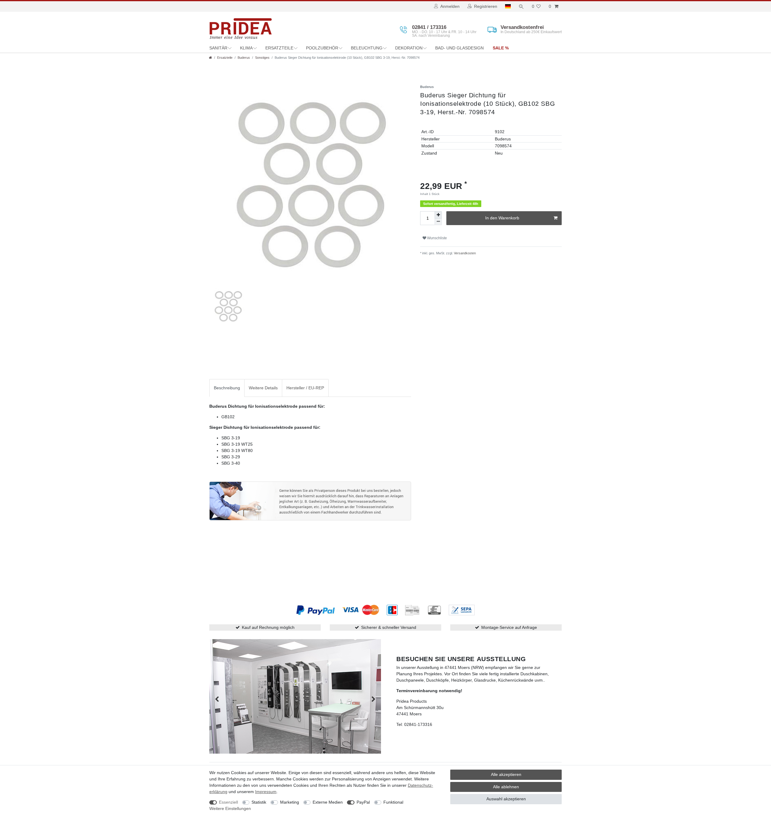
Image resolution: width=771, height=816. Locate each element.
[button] (216, 699)
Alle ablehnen (506, 786)
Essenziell (228, 802)
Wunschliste (436, 238)
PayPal (363, 802)
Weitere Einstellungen (230, 808)
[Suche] (521, 6)
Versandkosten (464, 253)
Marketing (289, 802)
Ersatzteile (279, 48)
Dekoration (409, 48)
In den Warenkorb (502, 217)
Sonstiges (262, 57)
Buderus (244, 57)
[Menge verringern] (438, 221)
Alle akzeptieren (506, 774)
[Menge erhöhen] (438, 214)
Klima (246, 48)
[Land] (508, 6)
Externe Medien (328, 802)
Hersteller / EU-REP (305, 387)
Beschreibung (227, 387)
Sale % (501, 48)
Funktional (393, 802)
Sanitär (218, 48)
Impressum (265, 791)
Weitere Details (263, 387)
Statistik (258, 802)
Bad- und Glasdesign (459, 48)
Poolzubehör (322, 48)
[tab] (227, 388)
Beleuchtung (366, 48)
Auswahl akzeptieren (506, 798)
